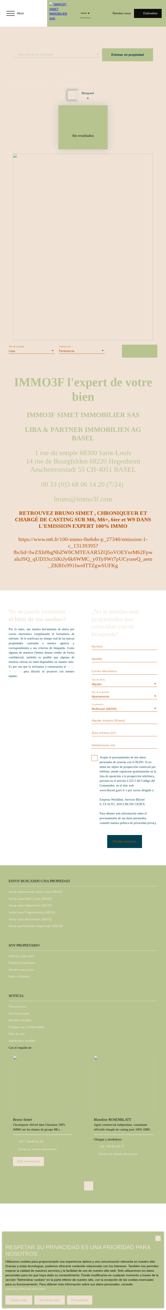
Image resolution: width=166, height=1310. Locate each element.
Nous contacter (19, 976)
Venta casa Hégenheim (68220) (30, 905)
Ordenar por (65, 346)
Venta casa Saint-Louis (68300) (30, 898)
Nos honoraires (19, 1013)
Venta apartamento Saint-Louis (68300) (36, 891)
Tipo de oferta (19, 72)
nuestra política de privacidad (25, 1289)
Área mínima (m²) (72, 85)
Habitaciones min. (104, 745)
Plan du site (17, 1033)
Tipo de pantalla (16, 346)
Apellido (97, 659)
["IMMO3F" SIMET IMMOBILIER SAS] (61, 13)
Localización (112, 72)
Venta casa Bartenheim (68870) (30, 919)
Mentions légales (20, 1020)
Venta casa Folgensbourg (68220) (32, 912)
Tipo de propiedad (68, 72)
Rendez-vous (122, 13)
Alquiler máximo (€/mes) (29, 85)
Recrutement (17, 1006)
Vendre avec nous (21, 969)
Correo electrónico (104, 671)
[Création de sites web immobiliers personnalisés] (42, 1047)
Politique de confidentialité (26, 1027)
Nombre (97, 646)
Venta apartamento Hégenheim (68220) (36, 926)
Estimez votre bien (21, 956)
